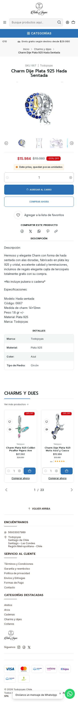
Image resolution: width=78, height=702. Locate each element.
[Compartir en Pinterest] (48, 231)
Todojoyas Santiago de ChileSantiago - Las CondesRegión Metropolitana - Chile (25, 542)
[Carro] (73, 22)
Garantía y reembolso (17, 568)
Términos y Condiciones (18, 563)
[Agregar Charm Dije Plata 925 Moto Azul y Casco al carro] (64, 471)
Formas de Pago (14, 582)
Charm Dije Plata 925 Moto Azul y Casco (55, 449)
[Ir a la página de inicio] (39, 9)
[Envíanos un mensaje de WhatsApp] (70, 694)
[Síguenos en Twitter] (29, 647)
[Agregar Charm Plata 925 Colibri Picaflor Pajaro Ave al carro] (27, 471)
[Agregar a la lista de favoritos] (7, 422)
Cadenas (9, 614)
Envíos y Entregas (14, 578)
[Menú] (4, 22)
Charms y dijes (42, 49)
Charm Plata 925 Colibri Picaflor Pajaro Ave (17, 449)
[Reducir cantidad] (7, 177)
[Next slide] (71, 143)
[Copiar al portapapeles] (56, 231)
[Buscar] (59, 22)
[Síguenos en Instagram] (19, 647)
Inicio (26, 49)
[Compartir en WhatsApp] (39, 231)
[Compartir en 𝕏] (31, 231)
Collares (9, 623)
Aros (7, 609)
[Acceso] (67, 22)
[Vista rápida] (7, 429)
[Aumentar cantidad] (71, 177)
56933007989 (17, 532)
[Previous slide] (7, 143)
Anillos (8, 605)
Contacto (9, 587)
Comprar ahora (18, 478)
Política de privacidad (17, 573)
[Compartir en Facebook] (22, 231)
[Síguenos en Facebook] (24, 647)
